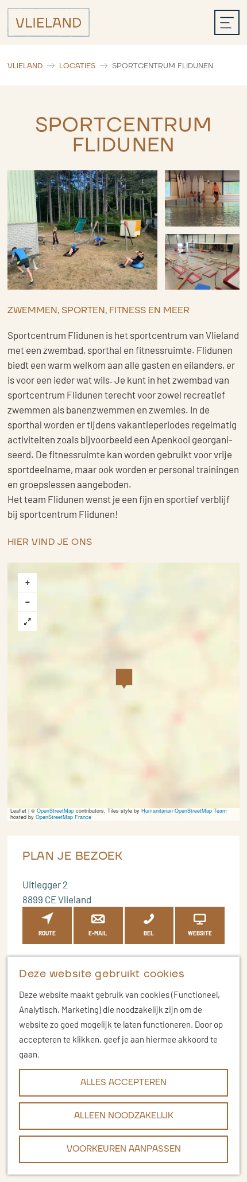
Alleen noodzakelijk (123, 1116)
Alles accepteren (123, 1082)
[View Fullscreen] (27, 621)
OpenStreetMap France (63, 817)
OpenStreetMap (55, 810)
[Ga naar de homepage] (48, 22)
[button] (124, 680)
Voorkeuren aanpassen (124, 1149)
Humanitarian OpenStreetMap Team (184, 810)
